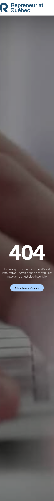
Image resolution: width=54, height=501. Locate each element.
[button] (1, 14)
